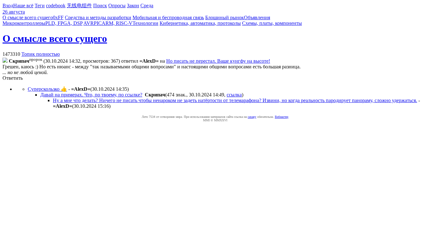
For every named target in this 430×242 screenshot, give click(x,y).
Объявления (257, 17)
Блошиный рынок (224, 17)
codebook (55, 5)
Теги (40, 5)
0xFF (58, 17)
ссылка (234, 94)
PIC (98, 23)
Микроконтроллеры (24, 23)
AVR (88, 23)
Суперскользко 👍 (47, 89)
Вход (8, 5)
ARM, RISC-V (117, 23)
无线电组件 (79, 5)
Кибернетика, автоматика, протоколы (200, 23)
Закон (133, 5)
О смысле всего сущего (28, 17)
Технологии (145, 23)
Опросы (117, 5)
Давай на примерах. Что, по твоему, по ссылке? (91, 94)
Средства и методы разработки (98, 17)
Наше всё (23, 5)
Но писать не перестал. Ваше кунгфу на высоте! (218, 61)
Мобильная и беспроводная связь (168, 17)
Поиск (100, 5)
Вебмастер (281, 116)
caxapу (252, 116)
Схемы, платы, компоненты (272, 23)
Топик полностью (40, 54)
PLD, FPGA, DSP (63, 23)
